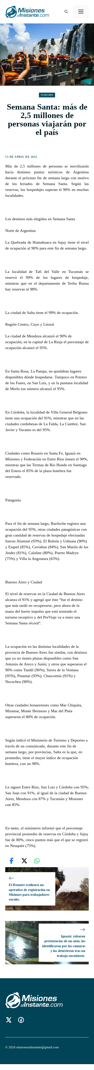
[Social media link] (8, 1019)
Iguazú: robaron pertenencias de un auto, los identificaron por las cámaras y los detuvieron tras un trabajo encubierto (63, 946)
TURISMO (47, 95)
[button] (66, 11)
